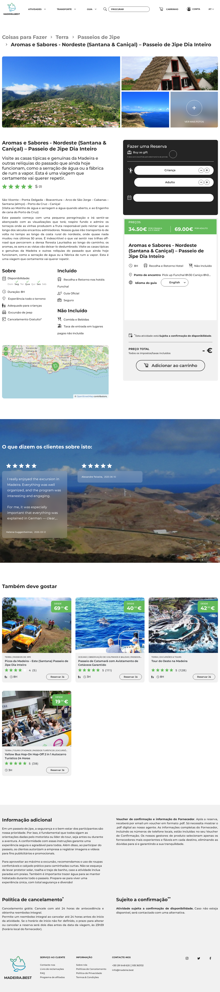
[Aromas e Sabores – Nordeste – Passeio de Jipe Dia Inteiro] (61, 91)
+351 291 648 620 (121, 965)
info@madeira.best (123, 970)
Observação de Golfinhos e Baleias (109, 657)
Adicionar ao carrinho (174, 365)
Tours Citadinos (22, 750)
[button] (45, 9)
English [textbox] (174, 282)
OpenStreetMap (85, 396)
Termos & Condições (87, 977)
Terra (62, 37)
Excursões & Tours (170, 657)
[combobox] (174, 282)
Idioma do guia (145, 283)
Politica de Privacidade (89, 973)
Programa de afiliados (52, 977)
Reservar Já (57, 676)
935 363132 (138, 965)
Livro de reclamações (52, 969)
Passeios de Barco (141, 657)
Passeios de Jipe (99, 37)
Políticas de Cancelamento (91, 969)
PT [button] (210, 9)
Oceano (82, 657)
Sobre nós (81, 965)
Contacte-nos (47, 965)
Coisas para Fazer (24, 37)
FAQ (42, 973)
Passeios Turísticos (44, 750)
